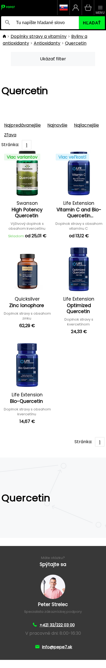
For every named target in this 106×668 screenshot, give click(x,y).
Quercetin (75, 43)
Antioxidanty (47, 43)
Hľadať (92, 23)
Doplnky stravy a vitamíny (39, 36)
